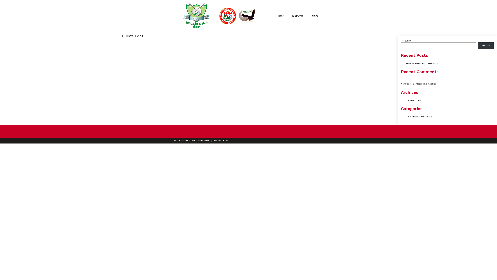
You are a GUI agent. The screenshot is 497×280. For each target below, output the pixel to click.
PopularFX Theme (220, 140)
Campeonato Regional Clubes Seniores (423, 63)
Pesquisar (406, 41)
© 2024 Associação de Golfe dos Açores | (193, 140)
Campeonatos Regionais (421, 117)
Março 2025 (415, 100)
